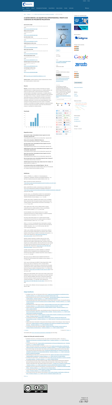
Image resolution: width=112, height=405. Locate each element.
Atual (23, 8)
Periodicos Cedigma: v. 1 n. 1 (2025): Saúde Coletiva (40, 316)
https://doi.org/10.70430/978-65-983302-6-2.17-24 (36, 76)
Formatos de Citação (60, 99)
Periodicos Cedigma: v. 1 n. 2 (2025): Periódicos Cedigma (42, 324)
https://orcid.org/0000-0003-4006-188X (31, 35)
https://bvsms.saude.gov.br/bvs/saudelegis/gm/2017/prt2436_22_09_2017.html (40, 183)
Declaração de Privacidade (41, 8)
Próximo (67, 330)
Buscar (87, 8)
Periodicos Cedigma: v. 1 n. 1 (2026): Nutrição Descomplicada (46, 298)
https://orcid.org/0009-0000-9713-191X (31, 59)
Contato (65, 8)
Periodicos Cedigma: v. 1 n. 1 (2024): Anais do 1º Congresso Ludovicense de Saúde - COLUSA (44, 305)
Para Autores (76, 119)
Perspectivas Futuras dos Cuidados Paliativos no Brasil (45, 307)
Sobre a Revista (59, 8)
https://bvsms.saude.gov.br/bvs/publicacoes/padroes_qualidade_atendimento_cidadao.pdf (42, 190)
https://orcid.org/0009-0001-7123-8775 (30, 41)
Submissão (71, 8)
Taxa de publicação (26, 10)
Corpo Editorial (51, 8)
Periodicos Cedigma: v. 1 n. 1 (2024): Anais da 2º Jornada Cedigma (52, 356)
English (75, 94)
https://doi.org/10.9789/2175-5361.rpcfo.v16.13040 (40, 269)
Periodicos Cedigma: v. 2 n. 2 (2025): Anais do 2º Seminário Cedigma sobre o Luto (42, 295)
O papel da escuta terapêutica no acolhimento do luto (58, 294)
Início (25, 14)
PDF (58, 50)
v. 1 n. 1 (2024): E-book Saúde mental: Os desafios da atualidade (43, 14)
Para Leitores (76, 117)
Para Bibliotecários (77, 121)
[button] (59, 111)
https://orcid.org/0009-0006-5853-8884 (30, 72)
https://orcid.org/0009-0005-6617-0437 (30, 28)
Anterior (26, 330)
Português (76, 95)
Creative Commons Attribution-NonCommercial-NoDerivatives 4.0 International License (62, 80)
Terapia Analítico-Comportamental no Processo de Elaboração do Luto (51, 343)
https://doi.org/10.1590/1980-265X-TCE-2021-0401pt (34, 280)
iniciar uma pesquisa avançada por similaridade (41, 332)
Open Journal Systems (78, 87)
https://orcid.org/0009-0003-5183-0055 (30, 47)
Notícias (33, 8)
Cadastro (84, 0)
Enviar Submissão (78, 82)
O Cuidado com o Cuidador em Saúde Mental (61, 363)
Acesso (88, 0)
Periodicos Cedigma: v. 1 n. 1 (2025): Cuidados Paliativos (53, 327)
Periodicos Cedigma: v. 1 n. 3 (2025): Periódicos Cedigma (58, 347)
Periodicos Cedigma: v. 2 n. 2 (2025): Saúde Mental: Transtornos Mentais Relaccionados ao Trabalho (46, 364)
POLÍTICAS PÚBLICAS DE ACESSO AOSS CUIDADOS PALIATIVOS (57, 304)
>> (27, 376)
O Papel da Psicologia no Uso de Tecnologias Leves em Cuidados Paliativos (41, 301)
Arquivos (28, 8)
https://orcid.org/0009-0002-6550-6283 (30, 53)
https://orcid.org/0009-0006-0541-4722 (30, 66)
